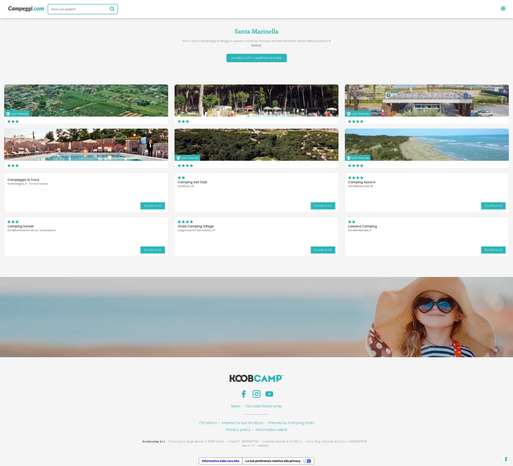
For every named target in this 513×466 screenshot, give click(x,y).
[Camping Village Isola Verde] (256, 100)
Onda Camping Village (196, 226)
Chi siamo (208, 422)
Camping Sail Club (192, 182)
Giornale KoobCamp (263, 406)
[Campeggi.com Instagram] (256, 394)
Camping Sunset (20, 226)
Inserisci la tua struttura (242, 422)
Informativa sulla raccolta (220, 461)
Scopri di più (153, 206)
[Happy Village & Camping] (86, 145)
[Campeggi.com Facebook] (244, 394)
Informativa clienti (271, 429)
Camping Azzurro (361, 182)
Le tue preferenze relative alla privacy (273, 461)
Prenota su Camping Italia (291, 422)
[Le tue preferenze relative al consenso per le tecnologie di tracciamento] (506, 459)
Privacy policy (238, 429)
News (235, 406)
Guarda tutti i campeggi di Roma (256, 58)
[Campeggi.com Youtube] (269, 394)
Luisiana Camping (362, 226)
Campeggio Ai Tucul (23, 180)
